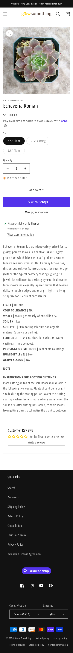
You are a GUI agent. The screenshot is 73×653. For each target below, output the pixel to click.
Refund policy (42, 638)
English (51, 614)
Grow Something (23, 638)
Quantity (7, 160)
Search (11, 488)
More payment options (36, 212)
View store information (20, 234)
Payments (13, 497)
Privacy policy (60, 638)
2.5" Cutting (40, 142)
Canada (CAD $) (22, 614)
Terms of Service (17, 535)
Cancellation (14, 526)
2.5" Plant (14, 141)
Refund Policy (15, 516)
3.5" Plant (16, 151)
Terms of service (17, 644)
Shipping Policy (16, 507)
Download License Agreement (24, 554)
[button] (5, 14)
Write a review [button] (36, 442)
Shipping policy (36, 644)
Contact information (58, 644)
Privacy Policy (15, 544)
